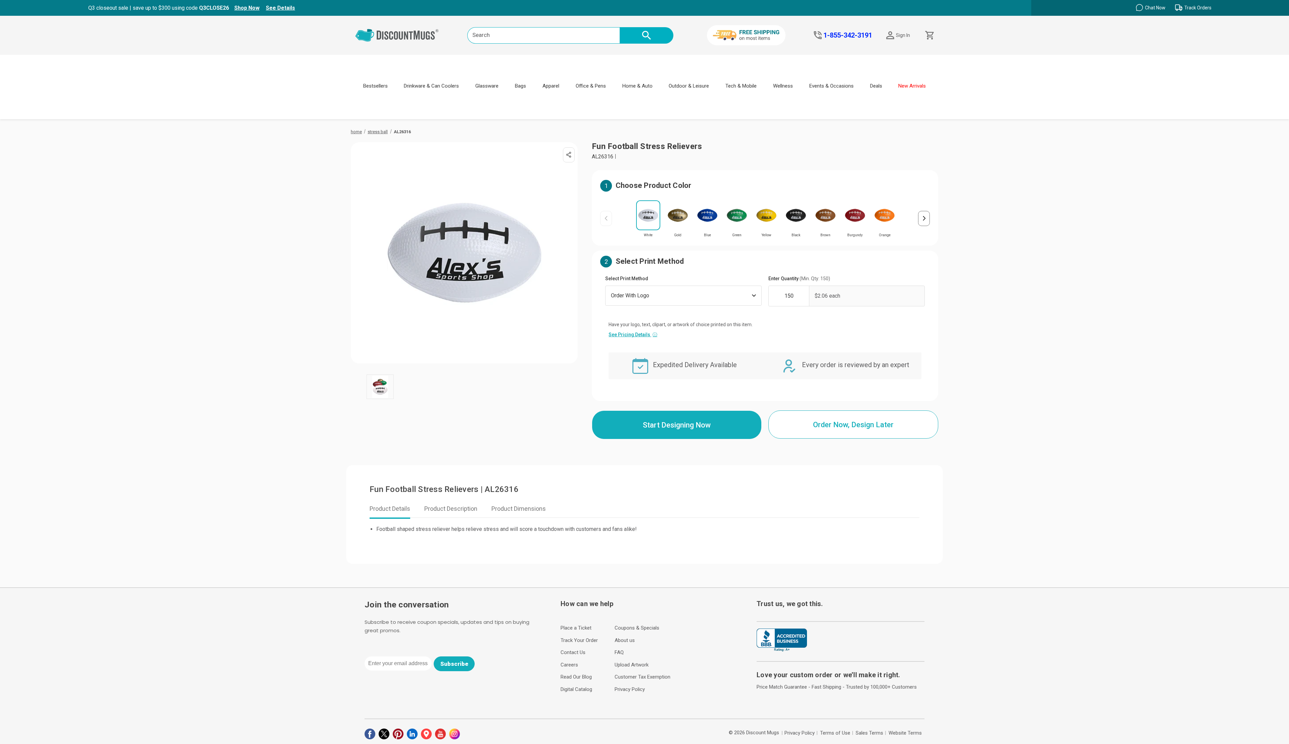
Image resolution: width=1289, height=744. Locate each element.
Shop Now (246, 8)
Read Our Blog (576, 677)
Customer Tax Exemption (642, 677)
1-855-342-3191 (847, 35)
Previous (606, 218)
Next (924, 218)
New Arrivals (912, 86)
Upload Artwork (632, 665)
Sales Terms (869, 733)
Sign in (903, 35)
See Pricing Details (633, 334)
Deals (876, 86)
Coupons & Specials (637, 628)
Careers (569, 665)
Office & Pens (591, 86)
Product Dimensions (518, 508)
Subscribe (454, 663)
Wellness (783, 86)
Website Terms (905, 733)
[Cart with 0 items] (929, 35)
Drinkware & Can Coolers (431, 86)
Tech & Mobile (741, 86)
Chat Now (1155, 7)
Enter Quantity (799, 278)
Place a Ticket (576, 628)
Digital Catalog (576, 689)
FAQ (619, 652)
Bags (520, 86)
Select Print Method (626, 278)
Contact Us (573, 652)
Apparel (550, 86)
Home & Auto (637, 86)
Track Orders (1197, 7)
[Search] (646, 35)
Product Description (450, 508)
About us (625, 640)
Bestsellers (375, 86)
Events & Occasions (831, 86)
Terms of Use (835, 733)
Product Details (390, 508)
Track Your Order (579, 640)
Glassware (486, 86)
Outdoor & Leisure (689, 86)
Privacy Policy (630, 689)
